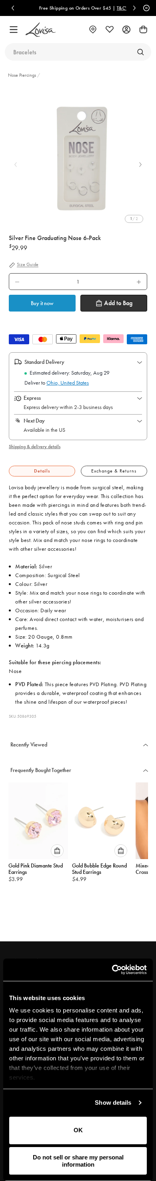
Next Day (34, 420)
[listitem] (78, 158)
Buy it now (42, 303)
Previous (16, 165)
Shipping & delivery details (34, 446)
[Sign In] (126, 30)
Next (140, 165)
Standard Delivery (44, 362)
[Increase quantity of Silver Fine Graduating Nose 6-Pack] (139, 282)
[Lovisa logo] (41, 29)
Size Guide (27, 265)
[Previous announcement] (12, 8)
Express (32, 398)
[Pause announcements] (145, 8)
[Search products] (140, 52)
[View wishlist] (110, 30)
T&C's (119, 8)
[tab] (42, 471)
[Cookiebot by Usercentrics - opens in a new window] (112, 970)
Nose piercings (22, 75)
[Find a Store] (93, 30)
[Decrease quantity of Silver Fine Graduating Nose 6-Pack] (17, 282)
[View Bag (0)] (143, 30)
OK (78, 1130)
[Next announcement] (134, 8)
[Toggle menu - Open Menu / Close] (13, 29)
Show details (113, 1102)
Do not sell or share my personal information (78, 1160)
